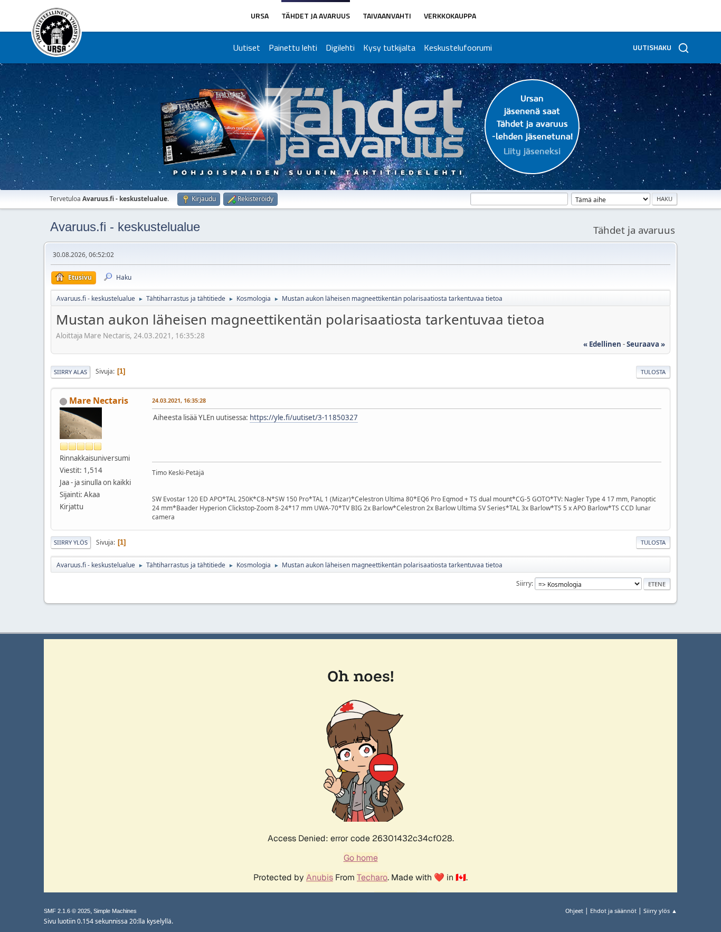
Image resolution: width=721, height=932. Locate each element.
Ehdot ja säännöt (613, 911)
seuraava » (646, 344)
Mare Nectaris (98, 400)
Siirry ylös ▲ (660, 911)
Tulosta (653, 372)
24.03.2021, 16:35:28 (179, 400)
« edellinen (602, 344)
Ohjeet (574, 911)
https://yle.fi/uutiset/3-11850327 (304, 417)
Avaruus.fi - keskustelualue (125, 227)
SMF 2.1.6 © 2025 (67, 911)
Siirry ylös (71, 542)
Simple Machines (115, 911)
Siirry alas (70, 372)
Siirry (524, 583)
